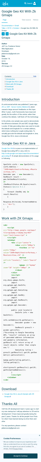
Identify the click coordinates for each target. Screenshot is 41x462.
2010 (9, 28)
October (16, 28)
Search (29, 3)
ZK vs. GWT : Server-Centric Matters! (15, 107)
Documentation (7, 26)
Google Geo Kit (7, 148)
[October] (3, 33)
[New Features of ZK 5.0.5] (7, 33)
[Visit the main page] (5, 3)
